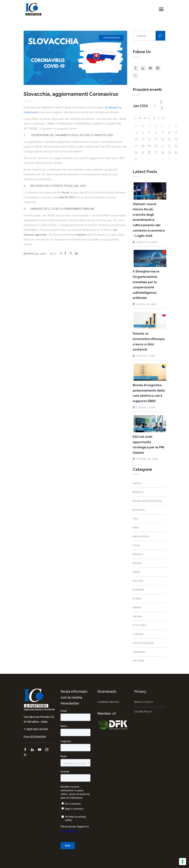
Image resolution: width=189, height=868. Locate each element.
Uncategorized (111, 38)
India (136, 527)
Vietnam (138, 660)
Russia (137, 598)
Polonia (138, 580)
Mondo (137, 563)
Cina (135, 518)
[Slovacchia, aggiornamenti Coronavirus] (75, 58)
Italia (136, 545)
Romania (138, 589)
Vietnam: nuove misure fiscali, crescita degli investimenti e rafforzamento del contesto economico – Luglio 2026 (149, 220)
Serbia (137, 607)
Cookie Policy (143, 711)
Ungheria (139, 651)
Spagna (137, 616)
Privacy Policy (143, 702)
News (136, 572)
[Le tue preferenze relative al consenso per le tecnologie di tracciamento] (182, 861)
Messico (138, 554)
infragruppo (141, 536)
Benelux (138, 492)
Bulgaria (139, 509)
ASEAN (137, 483)
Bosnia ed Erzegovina (147, 501)
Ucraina (138, 634)
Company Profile (108, 702)
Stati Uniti (140, 625)
